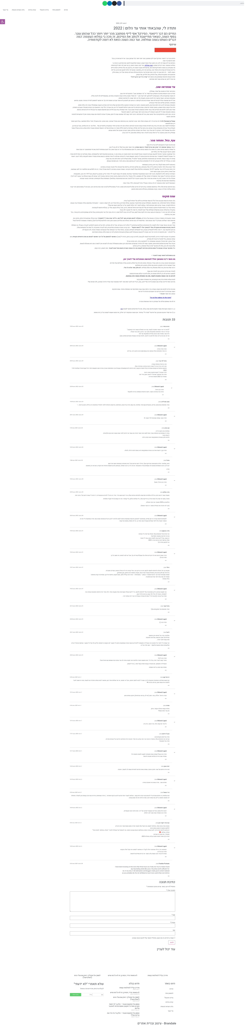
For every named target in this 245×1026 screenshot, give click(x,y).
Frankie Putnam (164, 864)
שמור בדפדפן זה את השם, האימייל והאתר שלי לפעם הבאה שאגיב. (153, 938)
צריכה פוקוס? (44, 10)
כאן (122, 309)
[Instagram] (114, 3)
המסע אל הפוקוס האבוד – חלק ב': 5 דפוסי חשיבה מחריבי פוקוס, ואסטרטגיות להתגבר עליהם (124, 1006)
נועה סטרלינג (165, 402)
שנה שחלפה (149, 65)
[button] (174, 50)
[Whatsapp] (104, 3)
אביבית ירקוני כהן (163, 823)
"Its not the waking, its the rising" (160, 297)
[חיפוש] (124, 3)
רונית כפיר (166, 326)
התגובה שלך (170, 890)
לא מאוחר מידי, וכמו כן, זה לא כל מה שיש (122, 975)
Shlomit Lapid (162, 346)
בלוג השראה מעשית (18, 10)
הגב (168, 339)
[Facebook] (119, 3)
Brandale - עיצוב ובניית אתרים (156, 1023)
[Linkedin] (109, 3)
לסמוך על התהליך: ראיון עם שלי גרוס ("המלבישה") (87, 976)
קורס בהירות (32, 10)
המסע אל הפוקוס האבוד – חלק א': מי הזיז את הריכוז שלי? (123, 1014)
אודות (66, 10)
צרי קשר (5, 10)
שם (173, 915)
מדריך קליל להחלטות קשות (158, 975)
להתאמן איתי (56, 10)
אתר (174, 930)
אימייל (172, 922)
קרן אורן (167, 428)
